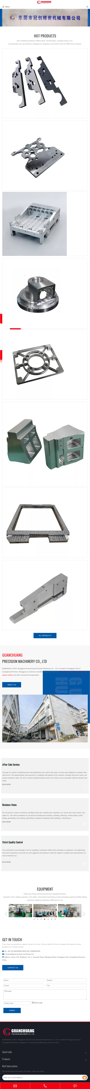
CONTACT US (13, 968)
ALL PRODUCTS (45, 635)
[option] (20, 910)
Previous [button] (6, 914)
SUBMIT (12, 1010)
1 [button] (34, 919)
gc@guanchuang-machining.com (21, 954)
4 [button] (45, 919)
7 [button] (55, 919)
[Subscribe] (84, 1077)
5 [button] (48, 919)
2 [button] (38, 919)
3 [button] (41, 919)
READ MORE (6, 784)
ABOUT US (12, 685)
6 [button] (52, 919)
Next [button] (83, 914)
